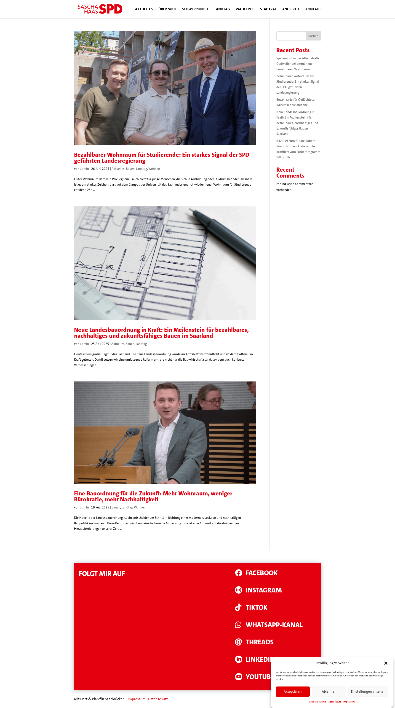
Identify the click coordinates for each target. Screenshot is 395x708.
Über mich (167, 9)
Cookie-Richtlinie (317, 701)
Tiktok (256, 607)
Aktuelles (144, 9)
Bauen (130, 169)
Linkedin (260, 659)
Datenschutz (334, 701)
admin (84, 169)
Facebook (262, 573)
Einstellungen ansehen (368, 691)
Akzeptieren (293, 691)
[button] (386, 663)
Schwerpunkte (195, 9)
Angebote (291, 9)
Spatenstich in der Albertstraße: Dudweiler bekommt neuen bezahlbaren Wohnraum (298, 63)
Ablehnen (329, 691)
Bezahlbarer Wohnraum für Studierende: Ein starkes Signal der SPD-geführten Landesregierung (162, 158)
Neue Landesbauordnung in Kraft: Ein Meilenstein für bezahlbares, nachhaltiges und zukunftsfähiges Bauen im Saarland (161, 333)
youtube (260, 677)
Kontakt (313, 9)
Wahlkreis (245, 9)
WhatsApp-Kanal (274, 625)
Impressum (349, 701)
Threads (260, 642)
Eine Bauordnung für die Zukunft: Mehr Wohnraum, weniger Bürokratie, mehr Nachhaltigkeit (153, 496)
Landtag (222, 9)
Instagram (264, 590)
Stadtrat (268, 9)
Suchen (313, 36)
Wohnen (154, 169)
